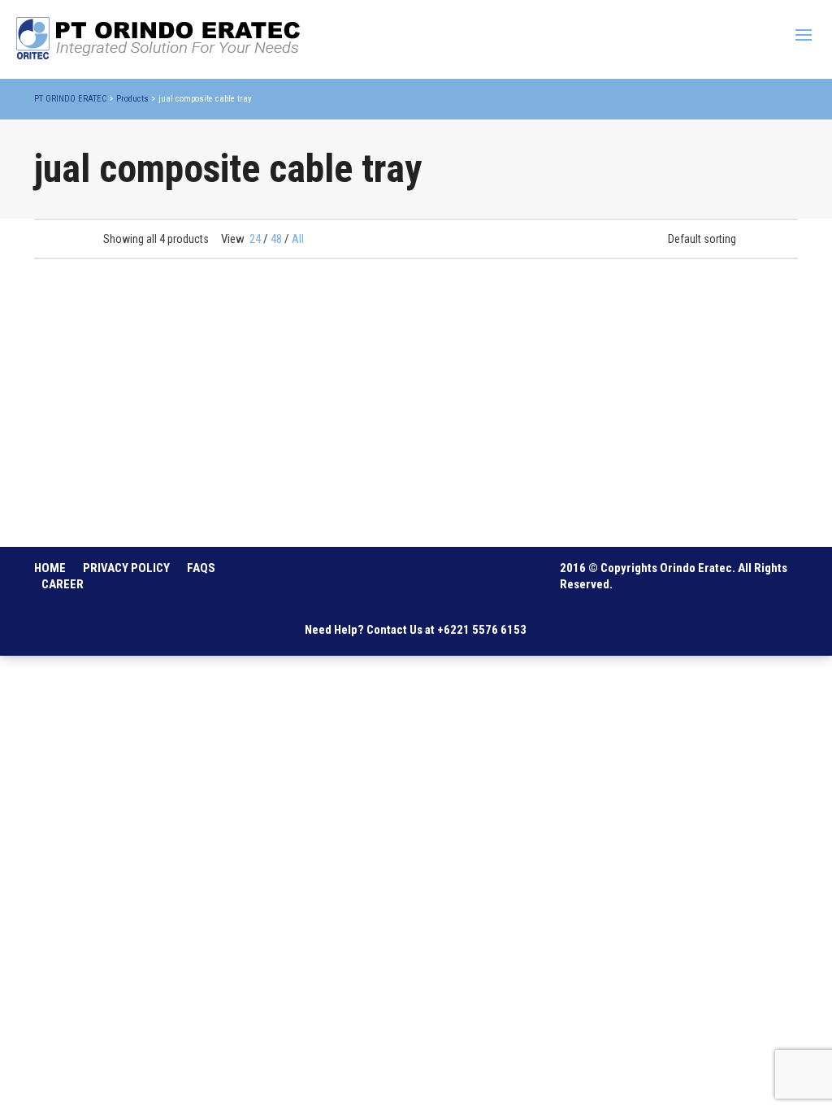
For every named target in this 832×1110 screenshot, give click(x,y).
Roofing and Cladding (280, 512)
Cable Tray (66, 492)
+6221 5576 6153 (481, 629)
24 (255, 239)
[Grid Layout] (84, 238)
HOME (50, 568)
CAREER (62, 584)
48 (276, 239)
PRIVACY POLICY (126, 568)
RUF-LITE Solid (670, 492)
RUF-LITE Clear (473, 492)
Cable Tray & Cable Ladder (93, 512)
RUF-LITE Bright (279, 492)
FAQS (201, 568)
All (298, 239)
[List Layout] (63, 238)
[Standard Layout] (42, 238)
